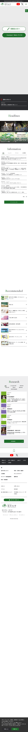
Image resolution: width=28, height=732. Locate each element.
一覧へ (23, 196)
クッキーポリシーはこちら (14, 725)
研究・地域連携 (4, 479)
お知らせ (3, 486)
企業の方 (19, 460)
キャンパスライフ (17, 473)
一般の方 (24, 460)
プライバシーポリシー (13, 515)
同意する (15, 729)
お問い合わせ (17, 486)
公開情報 (9, 462)
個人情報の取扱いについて (6, 492)
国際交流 (16, 476)
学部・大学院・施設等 (18, 470)
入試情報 (3, 473)
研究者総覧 (13, 441)
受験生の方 (4, 460)
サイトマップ (5, 515)
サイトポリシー (22, 515)
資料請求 (16, 489)
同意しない (6, 729)
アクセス (3, 489)
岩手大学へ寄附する (15, 500)
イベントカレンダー (14, 202)
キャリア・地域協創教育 (6, 476)
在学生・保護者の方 (11, 460)
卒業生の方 (4, 462)
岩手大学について (4, 470)
